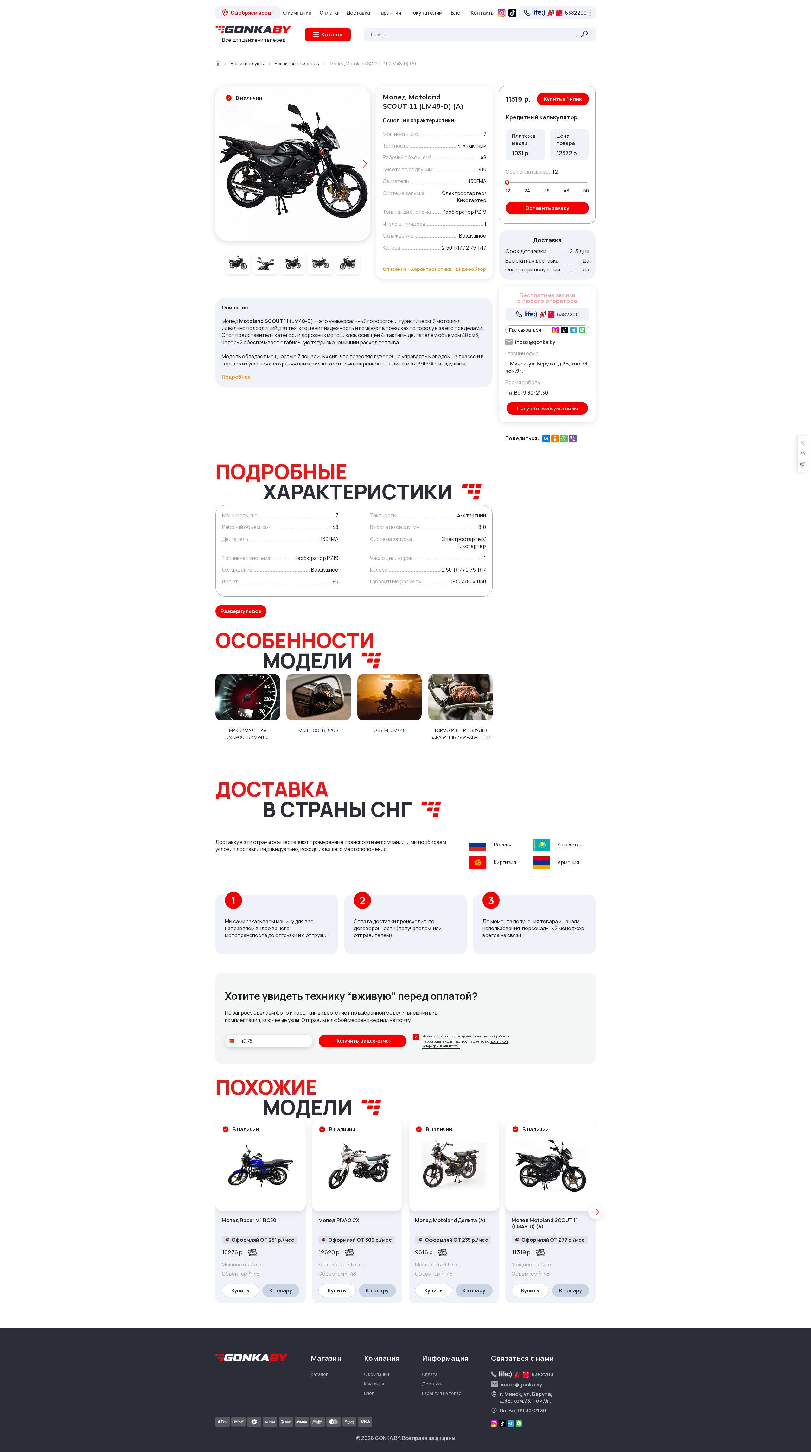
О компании (297, 12)
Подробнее (236, 376)
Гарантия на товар (442, 1393)
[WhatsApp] (564, 438)
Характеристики (431, 269)
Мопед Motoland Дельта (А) (450, 1220)
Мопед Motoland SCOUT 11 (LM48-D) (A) (545, 1223)
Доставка (358, 12)
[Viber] (573, 438)
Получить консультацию (547, 408)
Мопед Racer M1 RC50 (249, 1220)
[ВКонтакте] (546, 438)
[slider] (507, 182)
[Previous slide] (220, 164)
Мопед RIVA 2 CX (338, 1220)
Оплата (329, 12)
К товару (280, 1290)
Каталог (319, 1374)
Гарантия (389, 12)
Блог (457, 12)
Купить (240, 1290)
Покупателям (426, 12)
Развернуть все (240, 611)
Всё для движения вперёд (253, 39)
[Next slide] (365, 164)
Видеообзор (471, 269)
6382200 (576, 12)
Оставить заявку (547, 208)
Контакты (483, 12)
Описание (395, 269)
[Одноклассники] (555, 438)
